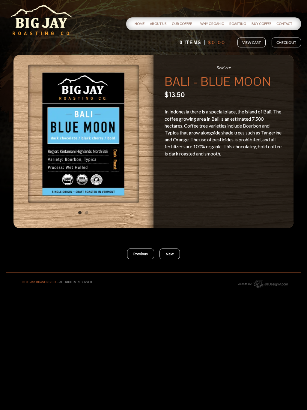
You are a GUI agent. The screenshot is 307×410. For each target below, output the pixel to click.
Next (142, 134)
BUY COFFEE (261, 24)
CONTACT (284, 24)
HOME (140, 24)
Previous (25, 134)
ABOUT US (158, 24)
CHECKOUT (286, 42)
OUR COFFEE (182, 24)
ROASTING (237, 24)
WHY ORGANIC (212, 24)
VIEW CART (251, 42)
